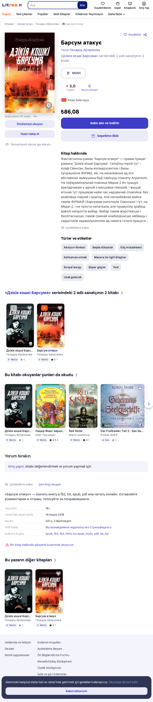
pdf (96, 533)
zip (107, 533)
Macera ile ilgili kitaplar (110, 257)
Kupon (6, 14)
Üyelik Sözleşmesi (49, 668)
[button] (30, 124)
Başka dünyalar (102, 247)
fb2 (56, 533)
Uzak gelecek (72, 277)
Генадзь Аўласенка (19, 354)
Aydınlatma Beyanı (49, 649)
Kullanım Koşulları (49, 642)
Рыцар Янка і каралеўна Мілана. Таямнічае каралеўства (50, 431)
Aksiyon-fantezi (74, 247)
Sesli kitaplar (61, 14)
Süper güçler (97, 267)
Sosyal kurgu (72, 267)
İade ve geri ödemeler (52, 674)
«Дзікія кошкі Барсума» (79, 56)
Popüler (43, 14)
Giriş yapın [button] (16, 466)
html (69, 533)
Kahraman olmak (75, 257)
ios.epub (78, 533)
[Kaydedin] (29, 308)
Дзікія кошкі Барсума (19, 350)
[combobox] (52, 5)
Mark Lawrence (79, 435)
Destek (9, 649)
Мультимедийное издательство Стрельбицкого (79, 527)
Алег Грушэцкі (45, 435)
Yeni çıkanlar (24, 14)
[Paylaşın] (145, 35)
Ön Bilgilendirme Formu (53, 655)
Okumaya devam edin (123, 682)
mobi (89, 533)
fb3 (62, 533)
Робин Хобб (109, 435)
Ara (82, 5)
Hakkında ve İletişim (18, 642)
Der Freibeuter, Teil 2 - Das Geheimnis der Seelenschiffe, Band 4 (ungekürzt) (122, 431)
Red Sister (76, 431)
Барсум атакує (47, 350)
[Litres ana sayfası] (12, 5)
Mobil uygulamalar (17, 655)
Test (116, 267)
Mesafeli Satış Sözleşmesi (54, 661)
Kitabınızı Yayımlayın (89, 14)
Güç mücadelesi (131, 247)
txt (102, 533)
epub (49, 533)
